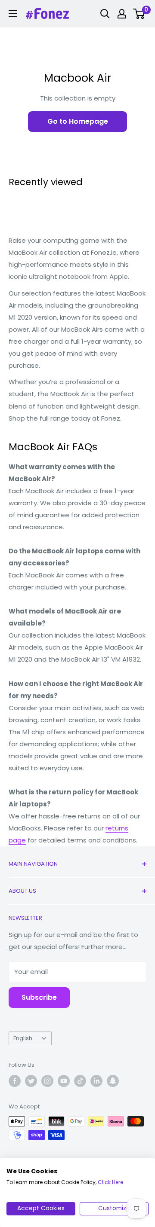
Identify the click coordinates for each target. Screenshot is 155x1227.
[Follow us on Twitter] (31, 1081)
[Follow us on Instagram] (47, 1081)
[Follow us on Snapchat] (113, 1081)
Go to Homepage (77, 121)
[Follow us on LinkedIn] (96, 1081)
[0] (139, 14)
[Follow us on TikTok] (80, 1081)
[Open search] (105, 13)
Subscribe (39, 997)
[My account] (122, 13)
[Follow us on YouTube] (64, 1081)
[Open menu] (13, 13)
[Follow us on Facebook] (15, 1081)
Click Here (110, 1182)
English (22, 1038)
